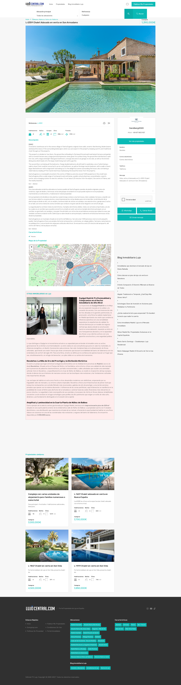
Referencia (86, 12)
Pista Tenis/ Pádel (131, 629)
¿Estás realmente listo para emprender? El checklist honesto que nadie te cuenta (136, 314)
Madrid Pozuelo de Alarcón (91, 633)
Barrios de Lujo (105, 668)
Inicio (51, 4)
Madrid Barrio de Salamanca (79, 653)
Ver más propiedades (136, 141)
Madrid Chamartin (76, 624)
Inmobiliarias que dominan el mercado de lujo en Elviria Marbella (134, 267)
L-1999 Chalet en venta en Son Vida (91, 566)
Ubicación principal (44, 12)
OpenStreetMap (100, 285)
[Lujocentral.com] (35, 6)
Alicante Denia (103, 645)
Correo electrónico (126, 156)
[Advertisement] (70, 436)
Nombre (122, 147)
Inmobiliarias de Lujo (93, 668)
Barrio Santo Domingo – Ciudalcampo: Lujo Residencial (132, 343)
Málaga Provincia (88, 637)
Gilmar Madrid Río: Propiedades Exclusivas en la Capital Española (134, 333)
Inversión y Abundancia (77, 668)
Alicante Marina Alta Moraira (92, 624)
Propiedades (60, 4)
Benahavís (101, 641)
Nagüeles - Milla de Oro (99, 629)
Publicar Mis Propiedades (143, 4)
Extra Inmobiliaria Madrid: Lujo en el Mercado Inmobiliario (133, 324)
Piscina (33, 236)
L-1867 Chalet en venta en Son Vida (45, 566)
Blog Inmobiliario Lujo (75, 4)
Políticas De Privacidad (35, 631)
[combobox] (56, 16)
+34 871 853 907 (139, 132)
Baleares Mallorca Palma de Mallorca (45, 19)
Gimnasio (126, 624)
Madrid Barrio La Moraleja (78, 649)
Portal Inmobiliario (53, 631)
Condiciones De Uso (54, 627)
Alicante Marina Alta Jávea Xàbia (80, 629)
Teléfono (122, 166)
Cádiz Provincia (92, 649)
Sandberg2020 (136, 128)
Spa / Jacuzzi (141, 624)
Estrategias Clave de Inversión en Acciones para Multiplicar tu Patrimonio (134, 305)
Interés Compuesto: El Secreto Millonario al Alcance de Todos (135, 286)
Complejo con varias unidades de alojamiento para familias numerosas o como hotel (46, 497)
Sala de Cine (119, 629)
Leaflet (92, 285)
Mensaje (122, 175)
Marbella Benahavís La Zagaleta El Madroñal (83, 645)
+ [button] (31, 247)
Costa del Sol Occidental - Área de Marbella (83, 641)
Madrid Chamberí (76, 633)
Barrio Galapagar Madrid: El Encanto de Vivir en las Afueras (135, 352)
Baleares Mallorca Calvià (102, 657)
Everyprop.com (32, 627)
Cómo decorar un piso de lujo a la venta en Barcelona (132, 276)
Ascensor (118, 624)
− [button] (31, 250)
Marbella (97, 637)
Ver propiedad (47, 484)
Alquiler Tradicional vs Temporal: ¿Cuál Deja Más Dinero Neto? (134, 295)
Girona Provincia (76, 637)
